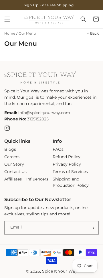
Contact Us (15, 171)
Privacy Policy (67, 164)
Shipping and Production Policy (71, 182)
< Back (93, 33)
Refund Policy (66, 156)
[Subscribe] (92, 228)
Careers (11, 156)
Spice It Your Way (59, 271)
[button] (7, 19)
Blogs (10, 149)
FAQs (58, 149)
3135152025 (38, 119)
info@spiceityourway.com (44, 112)
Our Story (14, 164)
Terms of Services (70, 171)
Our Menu (27, 33)
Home (9, 33)
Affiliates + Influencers (26, 179)
